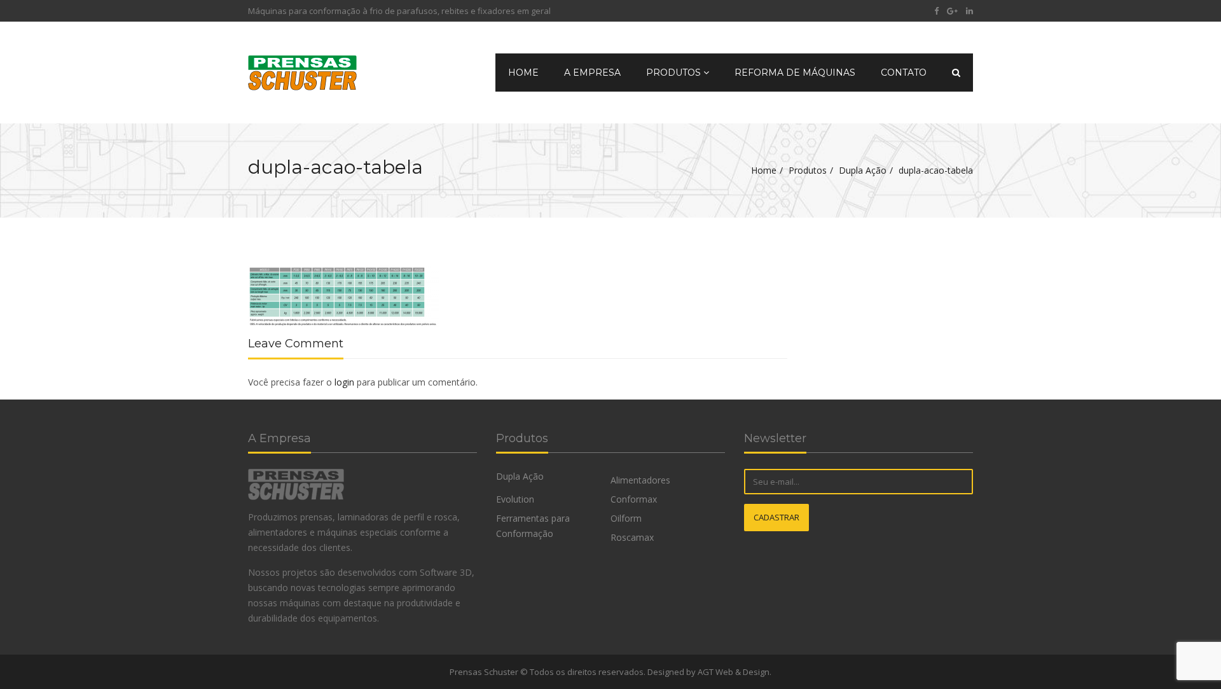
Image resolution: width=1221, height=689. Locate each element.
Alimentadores (640, 480)
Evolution (515, 499)
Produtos (674, 72)
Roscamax (632, 537)
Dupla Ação (862, 170)
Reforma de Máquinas (795, 72)
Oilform (626, 518)
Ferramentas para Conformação (533, 525)
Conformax (633, 499)
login (344, 382)
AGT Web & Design (733, 672)
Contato (904, 72)
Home (523, 72)
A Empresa (592, 72)
